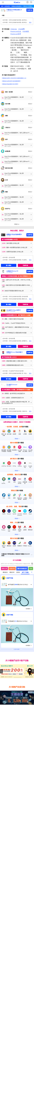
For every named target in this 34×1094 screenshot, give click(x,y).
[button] (17, 98)
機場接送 (5, 572)
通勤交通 (4, 568)
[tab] (5, 572)
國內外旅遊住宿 (22, 568)
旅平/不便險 (25, 572)
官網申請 (29, 10)
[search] (31, 2)
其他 (30, 568)
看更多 (30, 92)
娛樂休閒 (12, 568)
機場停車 (12, 572)
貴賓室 (18, 572)
